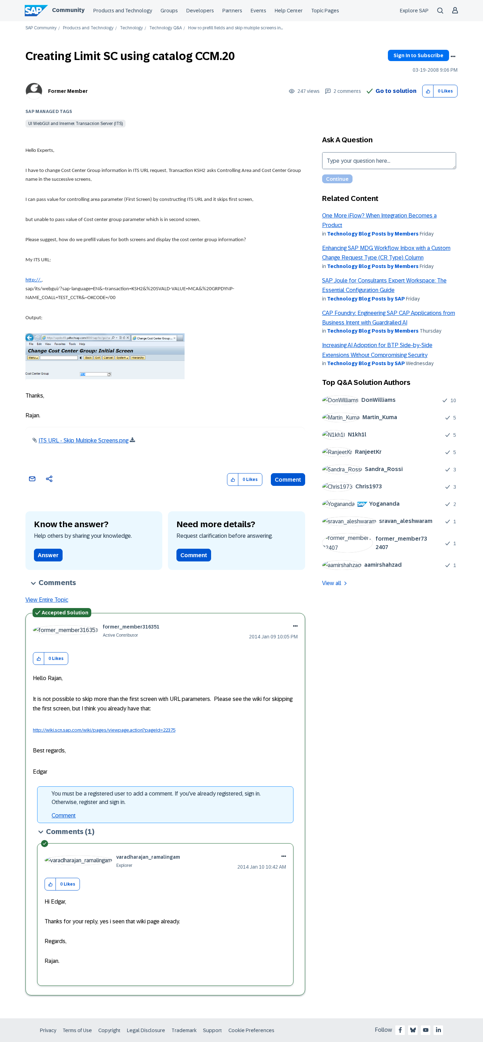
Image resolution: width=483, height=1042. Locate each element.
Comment (288, 480)
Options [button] (453, 56)
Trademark (184, 1030)
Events (258, 10)
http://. (33, 280)
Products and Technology (122, 10)
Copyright (109, 1030)
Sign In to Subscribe (418, 55)
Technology (131, 28)
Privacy (48, 1030)
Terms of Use (77, 1030)
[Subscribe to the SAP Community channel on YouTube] (426, 1030)
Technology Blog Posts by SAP (366, 299)
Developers (200, 10)
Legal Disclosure (146, 1030)
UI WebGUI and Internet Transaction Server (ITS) (75, 123)
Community (68, 10)
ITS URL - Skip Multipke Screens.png (83, 440)
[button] (428, 91)
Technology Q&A (165, 28)
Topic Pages (325, 10)
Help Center (289, 10)
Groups (169, 10)
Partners (232, 10)
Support (212, 1030)
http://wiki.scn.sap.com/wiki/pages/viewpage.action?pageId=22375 (104, 730)
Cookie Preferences (251, 1030)
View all (331, 583)
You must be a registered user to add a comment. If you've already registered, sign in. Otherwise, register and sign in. (156, 798)
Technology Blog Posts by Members (373, 234)
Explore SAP (414, 10)
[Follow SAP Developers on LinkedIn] (438, 1030)
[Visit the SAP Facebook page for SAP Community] (400, 1030)
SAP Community (41, 28)
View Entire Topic (46, 600)
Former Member (68, 91)
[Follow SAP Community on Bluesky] (413, 1030)
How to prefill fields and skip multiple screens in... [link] (235, 28)
